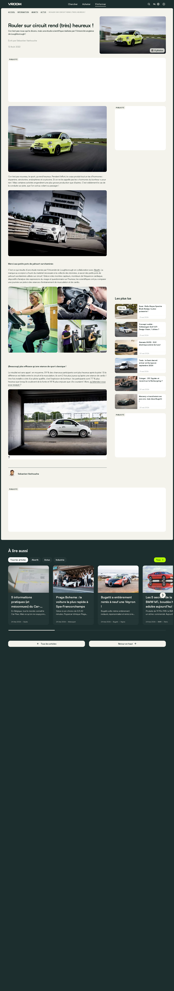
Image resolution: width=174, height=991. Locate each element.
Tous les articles (18, 560)
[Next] (163, 595)
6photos (158, 50)
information (23, 12)
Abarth (34, 12)
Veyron (123, 622)
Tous (158, 560)
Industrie (60, 560)
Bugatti (115, 622)
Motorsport (72, 622)
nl (154, 4)
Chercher (73, 4)
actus (43, 12)
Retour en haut (125, 644)
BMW (160, 622)
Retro (166, 622)
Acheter (86, 4)
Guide (25, 622)
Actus (47, 560)
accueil (11, 12)
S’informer (100, 4)
